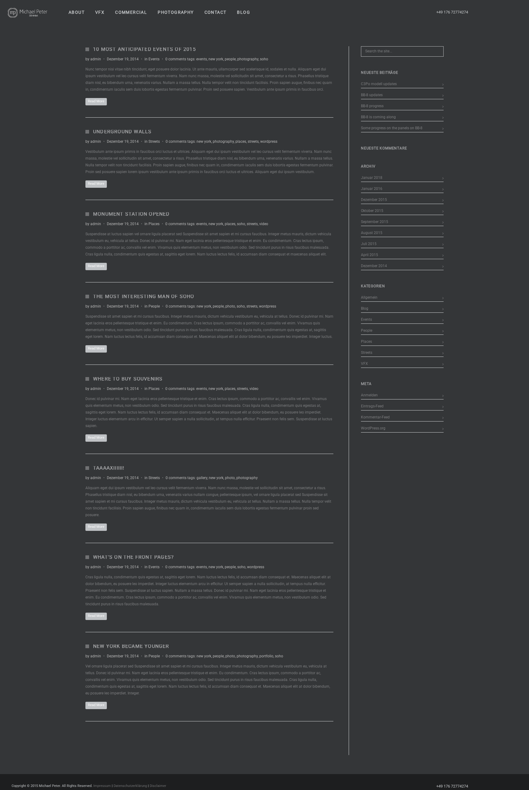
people (230, 59)
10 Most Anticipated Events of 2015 (144, 49)
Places (153, 224)
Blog (364, 308)
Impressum (102, 786)
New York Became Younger (131, 646)
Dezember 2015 (374, 200)
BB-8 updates (372, 95)
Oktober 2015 (372, 211)
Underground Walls (122, 131)
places (240, 141)
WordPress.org (373, 428)
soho (264, 59)
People (154, 306)
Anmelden (369, 395)
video (263, 224)
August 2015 (371, 233)
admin (95, 59)
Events (153, 59)
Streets (154, 141)
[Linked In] (516, 12)
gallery (202, 478)
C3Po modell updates (379, 84)
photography (247, 59)
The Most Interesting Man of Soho (143, 296)
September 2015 (374, 222)
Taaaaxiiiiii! (109, 468)
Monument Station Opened (131, 214)
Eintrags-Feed (372, 406)
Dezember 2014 (374, 266)
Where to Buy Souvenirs (128, 379)
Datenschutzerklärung (130, 786)
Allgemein (369, 297)
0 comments (175, 59)
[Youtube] (494, 12)
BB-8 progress (372, 106)
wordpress (268, 141)
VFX (364, 363)
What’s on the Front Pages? (133, 557)
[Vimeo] (505, 12)
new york (215, 59)
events (201, 59)
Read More (96, 101)
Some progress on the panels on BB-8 (391, 128)
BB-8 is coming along (378, 117)
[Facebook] (483, 12)
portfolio (266, 656)
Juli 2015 (369, 244)
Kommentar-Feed (375, 417)
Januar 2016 (371, 189)
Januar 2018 (371, 178)
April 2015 (369, 255)
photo (230, 306)
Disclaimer (158, 786)
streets (253, 141)
